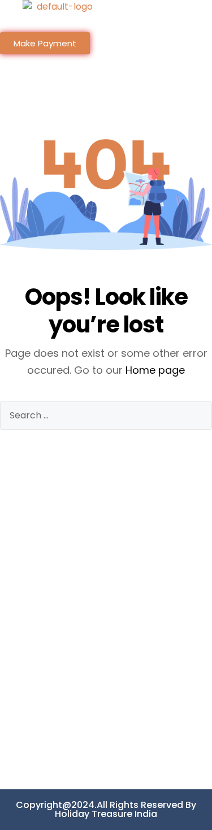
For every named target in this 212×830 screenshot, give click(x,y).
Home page (155, 370)
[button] (159, 21)
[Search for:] (106, 415)
